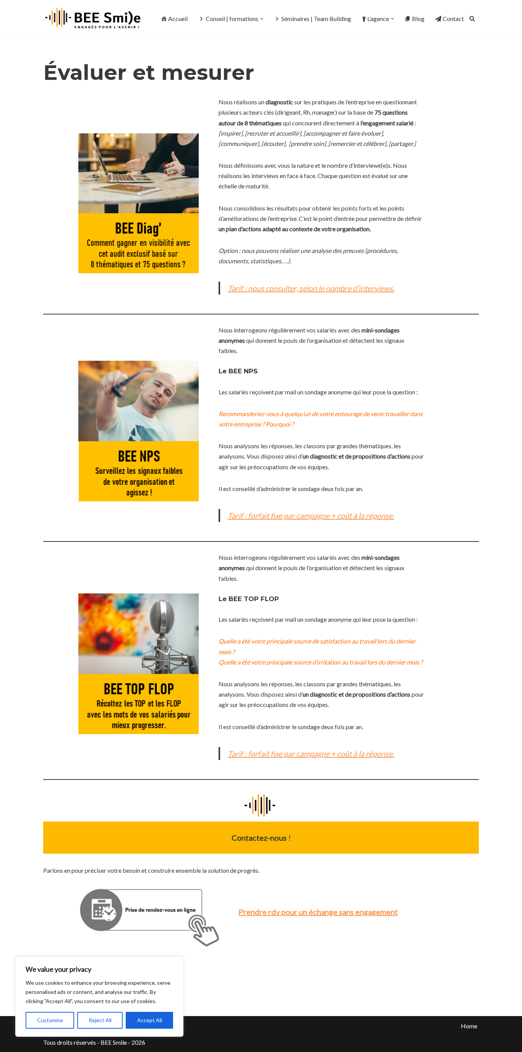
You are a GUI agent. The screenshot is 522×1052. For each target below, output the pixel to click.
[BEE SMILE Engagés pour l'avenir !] (93, 18)
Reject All (100, 1020)
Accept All (149, 1020)
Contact (453, 18)
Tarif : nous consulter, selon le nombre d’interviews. (311, 288)
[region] (99, 996)
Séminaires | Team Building (316, 18)
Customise (50, 1020)
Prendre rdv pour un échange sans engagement (318, 911)
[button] (261, 18)
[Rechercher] (472, 18)
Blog (418, 18)
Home (469, 1025)
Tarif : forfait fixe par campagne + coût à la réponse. (311, 515)
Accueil (178, 18)
